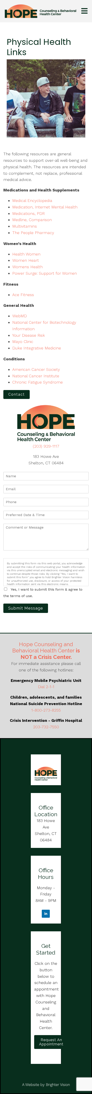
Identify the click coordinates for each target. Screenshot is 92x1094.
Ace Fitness (23, 294)
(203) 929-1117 (46, 446)
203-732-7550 (46, 726)
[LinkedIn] (46, 914)
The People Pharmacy (33, 232)
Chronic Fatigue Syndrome (37, 382)
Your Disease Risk (28, 335)
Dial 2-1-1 (46, 686)
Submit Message (25, 608)
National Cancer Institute (35, 376)
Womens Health (27, 266)
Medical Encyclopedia (32, 200)
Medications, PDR (28, 213)
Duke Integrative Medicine (36, 348)
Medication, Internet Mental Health (44, 207)
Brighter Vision (58, 1084)
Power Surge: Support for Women (44, 273)
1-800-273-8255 (46, 710)
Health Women (26, 254)
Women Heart (25, 260)
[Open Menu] (84, 11)
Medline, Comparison (32, 219)
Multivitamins (24, 226)
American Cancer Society (36, 369)
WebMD (19, 315)
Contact (16, 394)
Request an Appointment (51, 1042)
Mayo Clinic (22, 341)
